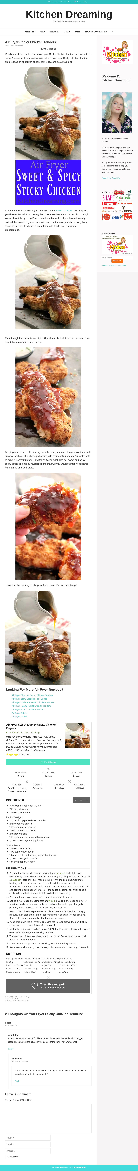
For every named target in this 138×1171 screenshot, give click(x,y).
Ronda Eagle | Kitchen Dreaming (23, 732)
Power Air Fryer (63, 210)
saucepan (60, 873)
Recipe (28, 997)
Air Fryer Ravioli (19, 716)
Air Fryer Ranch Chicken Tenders (28, 709)
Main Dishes (10, 997)
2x (81, 800)
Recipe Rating (12, 1100)
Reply (10, 1049)
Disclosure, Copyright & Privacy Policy (114, 265)
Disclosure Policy (82, 2)
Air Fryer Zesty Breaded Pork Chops (29, 699)
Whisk (51, 901)
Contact (66, 32)
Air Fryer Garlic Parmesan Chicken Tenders (33, 702)
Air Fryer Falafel (19, 713)
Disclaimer (54, 32)
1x (75, 800)
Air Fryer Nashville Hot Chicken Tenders (31, 706)
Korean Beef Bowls (12, 999)
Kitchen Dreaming (69, 14)
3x (87, 800)
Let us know (46, 987)
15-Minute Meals (20, 997)
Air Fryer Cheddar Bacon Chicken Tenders (32, 695)
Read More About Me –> (112, 178)
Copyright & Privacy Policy (96, 32)
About (42, 32)
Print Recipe (50, 762)
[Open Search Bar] (112, 32)
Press (77, 32)
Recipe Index (30, 32)
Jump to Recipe (48, 49)
